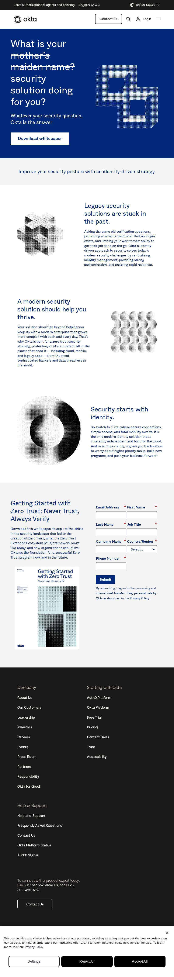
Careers (23, 737)
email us (51, 885)
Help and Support (31, 816)
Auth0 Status (27, 855)
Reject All (86, 961)
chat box (37, 885)
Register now (88, 5)
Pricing (92, 727)
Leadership (26, 717)
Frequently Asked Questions (39, 825)
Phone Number (111, 558)
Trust (91, 747)
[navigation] (158, 19)
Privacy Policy (139, 598)
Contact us (108, 19)
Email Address (111, 507)
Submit (105, 579)
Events (22, 747)
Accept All (140, 961)
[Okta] (25, 19)
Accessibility (97, 757)
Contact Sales (98, 737)
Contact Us (35, 904)
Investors (24, 727)
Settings (34, 961)
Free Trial (94, 717)
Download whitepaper (40, 138)
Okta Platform (98, 707)
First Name (142, 507)
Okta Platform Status (34, 845)
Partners (24, 767)
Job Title (142, 524)
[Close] (167, 933)
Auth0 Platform (99, 698)
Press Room (26, 757)
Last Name (111, 524)
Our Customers (29, 707)
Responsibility (28, 776)
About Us (24, 698)
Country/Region (142, 541)
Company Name (111, 541)
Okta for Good (28, 786)
